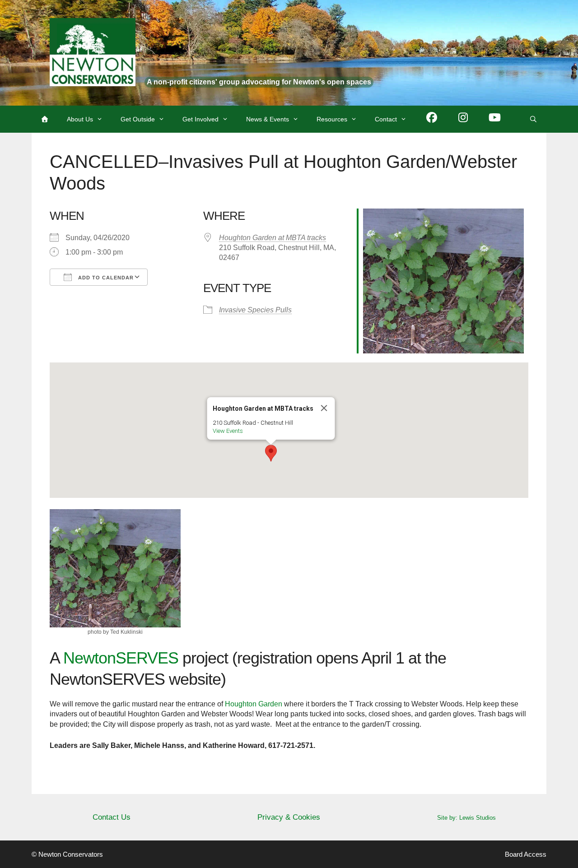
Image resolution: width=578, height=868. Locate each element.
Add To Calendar (105, 277)
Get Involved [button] (200, 119)
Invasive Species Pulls (255, 310)
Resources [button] (332, 119)
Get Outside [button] (138, 119)
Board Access (525, 854)
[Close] (324, 408)
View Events (228, 430)
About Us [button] (80, 119)
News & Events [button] (267, 119)
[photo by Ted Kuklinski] (115, 568)
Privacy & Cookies (288, 817)
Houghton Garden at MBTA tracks (272, 237)
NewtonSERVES (120, 658)
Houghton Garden (253, 704)
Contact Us (112, 817)
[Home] (45, 119)
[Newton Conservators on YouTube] (495, 119)
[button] (271, 453)
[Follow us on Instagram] (463, 119)
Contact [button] (386, 119)
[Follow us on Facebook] (431, 119)
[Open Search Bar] (533, 119)
